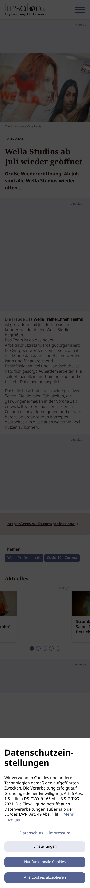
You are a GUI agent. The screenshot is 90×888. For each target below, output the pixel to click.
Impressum (59, 833)
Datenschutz (32, 833)
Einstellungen (45, 847)
